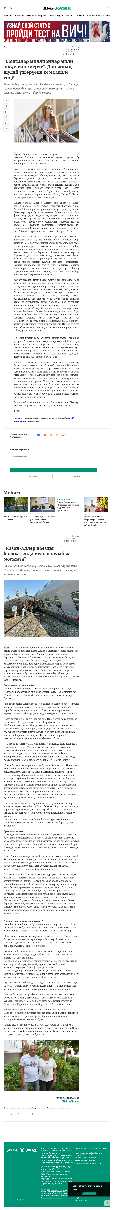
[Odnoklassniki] (22, 1150)
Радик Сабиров (10, 47)
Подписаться (89, 1194)
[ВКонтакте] (6, 100)
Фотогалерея (56, 15)
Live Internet (78, 1200)
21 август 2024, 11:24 (71, 538)
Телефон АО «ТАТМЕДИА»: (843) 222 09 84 (88, 1163)
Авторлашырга (31, 476)
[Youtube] (28, 1150)
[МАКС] (34, 1150)
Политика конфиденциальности (51, 1198)
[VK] (9, 1150)
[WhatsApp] (6, 117)
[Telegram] (6, 106)
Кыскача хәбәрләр (36, 15)
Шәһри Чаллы (70, 1101)
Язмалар (19, 15)
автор (6, 536)
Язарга (53, 470)
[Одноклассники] (6, 112)
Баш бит (8, 15)
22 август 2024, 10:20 (71, 49)
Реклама (70, 15)
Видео (80, 15)
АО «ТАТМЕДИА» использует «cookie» (52, 1190)
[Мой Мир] (6, 123)
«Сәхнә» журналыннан (98, 15)
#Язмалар (75, 47)
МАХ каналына (53, 1108)
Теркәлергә (76, 476)
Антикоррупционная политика (85, 1160)
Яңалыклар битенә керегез (19, 1114)
